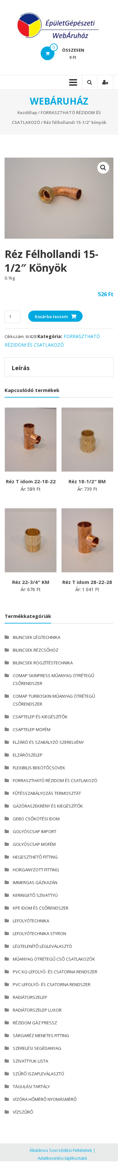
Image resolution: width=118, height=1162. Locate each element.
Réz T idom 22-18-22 (31, 481)
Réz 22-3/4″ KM (30, 582)
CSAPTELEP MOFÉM (31, 729)
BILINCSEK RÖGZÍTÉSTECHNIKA (43, 663)
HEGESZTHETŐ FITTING (35, 857)
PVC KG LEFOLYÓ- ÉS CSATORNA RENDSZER (55, 972)
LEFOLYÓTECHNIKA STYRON (39, 933)
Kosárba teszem (51, 316)
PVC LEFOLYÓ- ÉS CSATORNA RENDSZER (51, 984)
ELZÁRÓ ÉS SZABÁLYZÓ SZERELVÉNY (48, 742)
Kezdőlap (27, 112)
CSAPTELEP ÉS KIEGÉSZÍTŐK (40, 717)
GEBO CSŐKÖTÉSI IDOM (36, 819)
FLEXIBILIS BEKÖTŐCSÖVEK (39, 768)
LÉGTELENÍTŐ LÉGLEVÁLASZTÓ (42, 946)
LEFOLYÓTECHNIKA (31, 921)
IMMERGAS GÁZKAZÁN (35, 882)
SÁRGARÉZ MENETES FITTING (41, 1035)
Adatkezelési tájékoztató (62, 1158)
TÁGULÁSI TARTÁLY (31, 1086)
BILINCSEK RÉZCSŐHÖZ (35, 650)
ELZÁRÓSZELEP (28, 755)
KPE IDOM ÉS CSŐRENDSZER (41, 908)
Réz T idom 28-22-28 (87, 582)
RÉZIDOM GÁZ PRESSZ (35, 1023)
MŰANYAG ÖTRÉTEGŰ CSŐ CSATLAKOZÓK (54, 959)
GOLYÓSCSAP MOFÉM (34, 844)
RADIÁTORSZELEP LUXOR (37, 1010)
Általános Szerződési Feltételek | (62, 1150)
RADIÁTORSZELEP (30, 997)
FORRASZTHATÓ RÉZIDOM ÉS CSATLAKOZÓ (55, 780)
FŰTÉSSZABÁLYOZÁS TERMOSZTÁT (47, 793)
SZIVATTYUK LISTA (30, 1061)
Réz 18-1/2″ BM (87, 481)
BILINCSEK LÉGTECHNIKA (36, 637)
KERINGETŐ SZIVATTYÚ (35, 895)
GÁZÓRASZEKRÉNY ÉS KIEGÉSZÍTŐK (48, 806)
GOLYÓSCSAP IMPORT (34, 831)
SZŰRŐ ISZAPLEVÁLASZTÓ (38, 1074)
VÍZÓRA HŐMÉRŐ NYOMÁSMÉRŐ (45, 1099)
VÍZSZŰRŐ (23, 1112)
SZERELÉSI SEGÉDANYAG (37, 1048)
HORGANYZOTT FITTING (36, 870)
